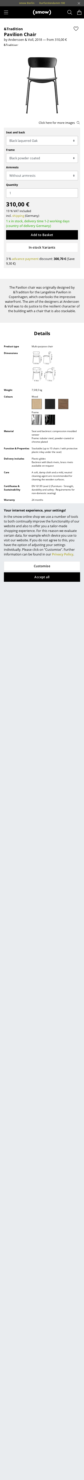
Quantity (12, 185)
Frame (10, 150)
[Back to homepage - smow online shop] (42, 12)
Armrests (12, 167)
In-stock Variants (42, 247)
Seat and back (15, 132)
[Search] (69, 12)
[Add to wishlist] (76, 28)
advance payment (25, 259)
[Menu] (6, 12)
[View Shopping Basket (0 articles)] (79, 12)
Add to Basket (42, 235)
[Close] (79, 3)
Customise (42, 566)
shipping (18, 216)
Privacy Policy (62, 554)
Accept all (42, 577)
